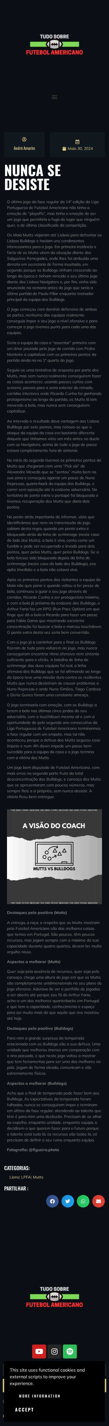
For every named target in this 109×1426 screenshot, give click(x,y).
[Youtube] (39, 1351)
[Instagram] (54, 1351)
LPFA (26, 1177)
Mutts (38, 1177)
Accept (24, 1409)
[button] (54, 96)
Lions (14, 1177)
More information (40, 1396)
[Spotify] (70, 1351)
